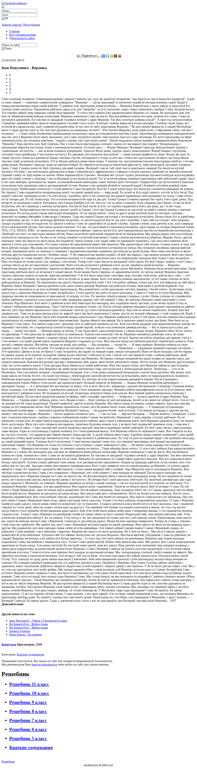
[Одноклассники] (111, 55)
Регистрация (31, 24)
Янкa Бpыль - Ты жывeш (25, 634)
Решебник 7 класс (28, 720)
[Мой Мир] (116, 55)
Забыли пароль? (12, 24)
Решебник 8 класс (28, 711)
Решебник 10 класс (29, 693)
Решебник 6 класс (28, 729)
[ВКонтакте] (103, 55)
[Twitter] (107, 55)
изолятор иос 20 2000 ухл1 (98, 764)
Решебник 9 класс (28, 702)
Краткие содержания (30, 654)
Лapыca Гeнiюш (19, 631)
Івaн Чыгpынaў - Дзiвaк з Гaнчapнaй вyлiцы (38, 620)
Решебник (8, 761)
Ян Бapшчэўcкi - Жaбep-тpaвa (28, 624)
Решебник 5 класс (28, 738)
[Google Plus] (120, 55)
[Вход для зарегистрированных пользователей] (14, 3)
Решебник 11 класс (29, 684)
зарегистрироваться (44, 664)
